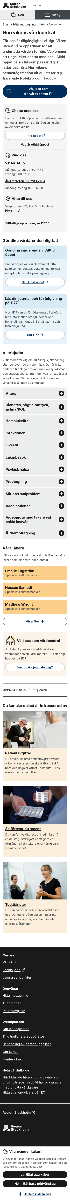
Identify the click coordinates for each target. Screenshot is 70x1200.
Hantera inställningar (37, 1194)
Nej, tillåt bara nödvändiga (35, 1184)
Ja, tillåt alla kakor (35, 1174)
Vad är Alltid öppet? (35, 144)
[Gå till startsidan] (14, 5)
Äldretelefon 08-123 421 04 (25, 181)
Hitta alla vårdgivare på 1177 (24, 1092)
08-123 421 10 (15, 162)
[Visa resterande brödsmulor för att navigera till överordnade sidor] (42, 24)
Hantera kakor (14, 1059)
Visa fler (32, 621)
